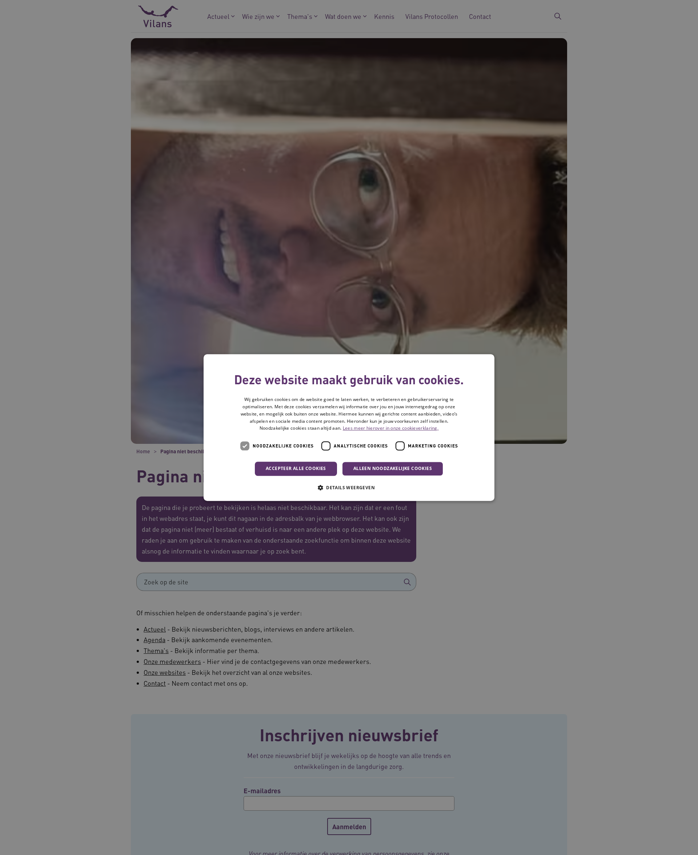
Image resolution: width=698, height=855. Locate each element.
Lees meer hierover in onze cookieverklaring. (390, 428)
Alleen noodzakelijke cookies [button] (392, 468)
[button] (349, 487)
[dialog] (349, 427)
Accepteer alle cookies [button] (296, 468)
